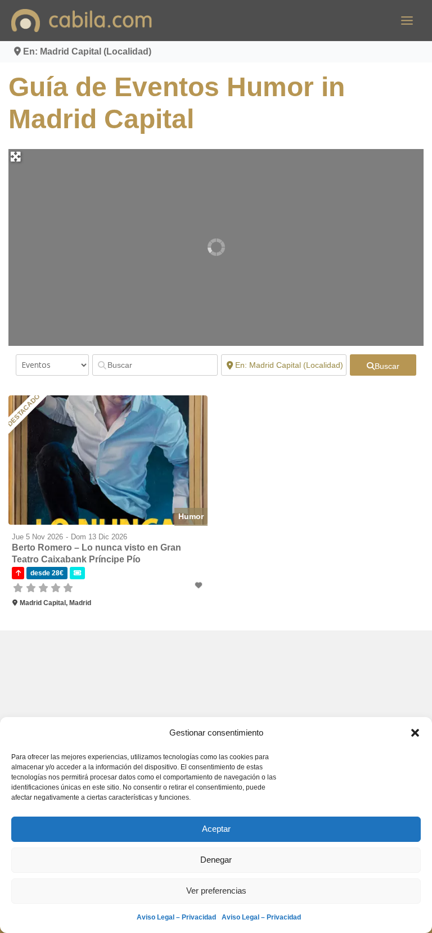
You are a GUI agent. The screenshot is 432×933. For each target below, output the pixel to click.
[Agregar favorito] (199, 585)
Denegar (216, 859)
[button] (415, 732)
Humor (191, 516)
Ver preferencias (216, 890)
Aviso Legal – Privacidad (176, 917)
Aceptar (216, 828)
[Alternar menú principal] (407, 20)
